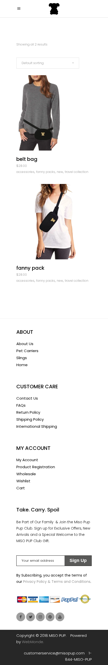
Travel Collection (76, 172)
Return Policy (28, 412)
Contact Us (27, 398)
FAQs (21, 405)
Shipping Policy (30, 419)
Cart (20, 488)
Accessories (25, 172)
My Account (27, 459)
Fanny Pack (30, 267)
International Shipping (36, 426)
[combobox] (47, 63)
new (60, 172)
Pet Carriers (27, 350)
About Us (24, 343)
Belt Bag (26, 159)
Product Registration (35, 466)
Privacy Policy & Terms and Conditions (56, 581)
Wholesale (26, 474)
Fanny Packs (45, 172)
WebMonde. (33, 641)
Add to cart (39, 167)
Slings (21, 357)
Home (22, 364)
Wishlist (23, 481)
